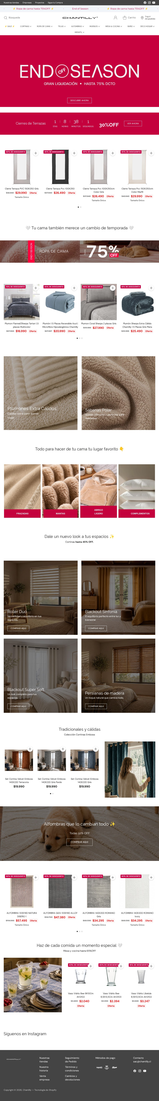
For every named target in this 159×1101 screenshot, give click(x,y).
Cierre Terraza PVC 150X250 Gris (22, 188)
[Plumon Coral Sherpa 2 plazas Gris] (99, 302)
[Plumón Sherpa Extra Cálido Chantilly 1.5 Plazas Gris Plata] (137, 302)
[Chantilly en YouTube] (153, 3)
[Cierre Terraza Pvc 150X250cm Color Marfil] (137, 167)
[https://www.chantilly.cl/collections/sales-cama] (79, 251)
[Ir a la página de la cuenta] (115, 18)
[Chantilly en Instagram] (149, 3)
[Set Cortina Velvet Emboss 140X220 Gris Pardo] (51, 760)
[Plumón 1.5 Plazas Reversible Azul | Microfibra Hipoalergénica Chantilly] (60, 302)
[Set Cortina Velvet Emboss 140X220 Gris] (84, 760)
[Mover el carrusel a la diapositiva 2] (80, 207)
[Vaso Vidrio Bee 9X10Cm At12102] (81, 976)
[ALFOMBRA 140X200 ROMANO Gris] (99, 891)
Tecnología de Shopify (45, 1090)
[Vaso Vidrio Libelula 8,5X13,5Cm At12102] (141, 976)
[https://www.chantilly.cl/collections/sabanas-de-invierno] (118, 393)
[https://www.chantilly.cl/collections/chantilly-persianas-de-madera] (118, 676)
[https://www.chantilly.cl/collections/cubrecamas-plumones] (40, 393)
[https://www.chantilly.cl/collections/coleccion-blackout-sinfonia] (118, 598)
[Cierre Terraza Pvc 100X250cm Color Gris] (99, 167)
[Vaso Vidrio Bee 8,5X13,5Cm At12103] (111, 976)
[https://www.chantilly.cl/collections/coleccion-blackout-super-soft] (41, 676)
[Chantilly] (79, 18)
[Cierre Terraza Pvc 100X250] (60, 167)
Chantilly (27, 1090)
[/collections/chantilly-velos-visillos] (130, 769)
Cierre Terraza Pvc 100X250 (60, 188)
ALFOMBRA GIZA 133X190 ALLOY (60, 913)
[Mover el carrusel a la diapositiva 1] (78, 207)
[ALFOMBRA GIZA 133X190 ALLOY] (60, 891)
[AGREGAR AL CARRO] (36, 153)
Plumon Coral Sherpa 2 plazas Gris (98, 323)
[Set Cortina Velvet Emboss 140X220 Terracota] (19, 760)
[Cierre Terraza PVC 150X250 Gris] (22, 167)
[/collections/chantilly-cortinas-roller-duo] (41, 598)
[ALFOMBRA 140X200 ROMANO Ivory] (137, 891)
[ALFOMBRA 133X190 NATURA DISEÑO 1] (22, 891)
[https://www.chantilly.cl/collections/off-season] (79, 71)
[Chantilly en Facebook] (145, 3)
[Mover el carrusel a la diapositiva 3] (81, 338)
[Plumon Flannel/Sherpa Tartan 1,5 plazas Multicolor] (22, 302)
